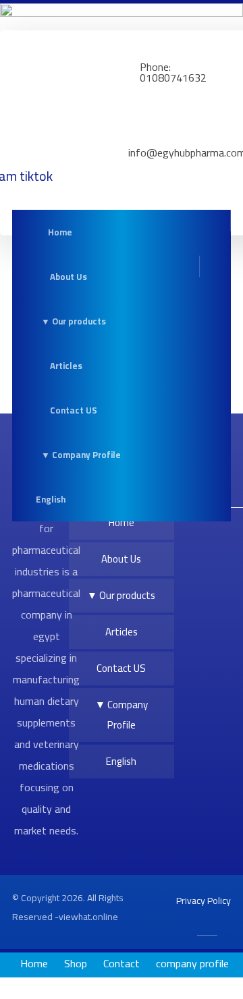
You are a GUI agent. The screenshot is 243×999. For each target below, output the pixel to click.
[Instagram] (206, 532)
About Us (121, 559)
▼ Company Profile (121, 715)
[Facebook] (198, 532)
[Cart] (201, 232)
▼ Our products (121, 595)
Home (121, 522)
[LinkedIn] (215, 532)
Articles (121, 631)
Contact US (121, 668)
